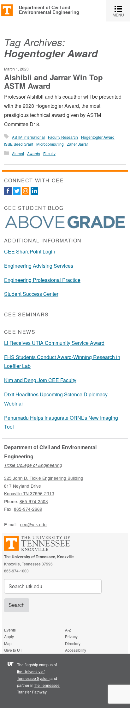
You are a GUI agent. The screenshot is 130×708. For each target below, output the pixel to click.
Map (8, 643)
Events (10, 629)
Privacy (71, 636)
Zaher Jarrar (77, 144)
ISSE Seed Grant (18, 144)
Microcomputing (50, 144)
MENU (121, 10)
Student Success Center (31, 293)
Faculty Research (63, 137)
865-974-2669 (28, 509)
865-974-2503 (34, 501)
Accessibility (75, 650)
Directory (72, 643)
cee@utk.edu (33, 524)
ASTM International (28, 137)
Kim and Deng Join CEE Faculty (40, 380)
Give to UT (13, 650)
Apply (9, 636)
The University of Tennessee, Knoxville (7, 10)
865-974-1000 (16, 570)
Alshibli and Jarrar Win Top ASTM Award (53, 81)
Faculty (49, 153)
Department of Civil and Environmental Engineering (49, 9)
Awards (33, 153)
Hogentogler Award (98, 137)
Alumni (18, 153)
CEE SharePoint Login (29, 251)
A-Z (68, 629)
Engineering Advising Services (38, 265)
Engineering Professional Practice (42, 280)
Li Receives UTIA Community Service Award (54, 342)
